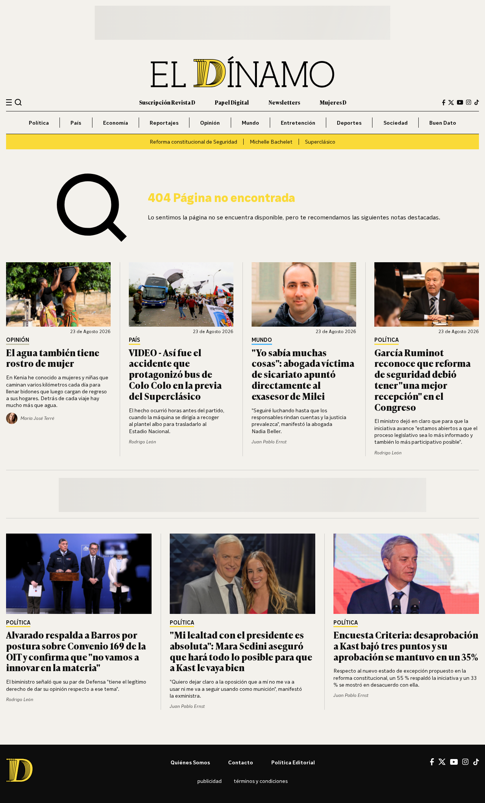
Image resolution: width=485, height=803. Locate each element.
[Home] (242, 72)
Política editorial (293, 762)
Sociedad (395, 122)
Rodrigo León (142, 442)
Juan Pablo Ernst (269, 442)
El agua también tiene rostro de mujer (52, 358)
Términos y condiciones (261, 781)
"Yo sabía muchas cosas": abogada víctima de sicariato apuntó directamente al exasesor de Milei (303, 374)
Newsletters (284, 102)
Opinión (210, 122)
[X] (442, 762)
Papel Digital (232, 102)
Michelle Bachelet (271, 141)
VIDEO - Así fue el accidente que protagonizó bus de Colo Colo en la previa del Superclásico (175, 374)
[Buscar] (18, 102)
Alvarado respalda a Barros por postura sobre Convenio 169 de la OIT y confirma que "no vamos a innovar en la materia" (76, 651)
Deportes (349, 122)
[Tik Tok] (476, 762)
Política (39, 122)
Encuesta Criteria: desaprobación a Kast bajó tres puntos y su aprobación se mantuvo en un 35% (405, 645)
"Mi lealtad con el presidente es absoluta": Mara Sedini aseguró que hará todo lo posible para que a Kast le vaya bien (241, 651)
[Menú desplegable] (9, 102)
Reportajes (164, 122)
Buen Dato (442, 122)
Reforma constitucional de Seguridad (193, 141)
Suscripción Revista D (167, 102)
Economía (115, 122)
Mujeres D (333, 102)
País (75, 122)
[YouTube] (460, 102)
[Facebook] (443, 102)
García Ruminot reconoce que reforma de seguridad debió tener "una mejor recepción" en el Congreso (422, 379)
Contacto (240, 762)
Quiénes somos (190, 762)
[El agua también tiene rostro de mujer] (58, 294)
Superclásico (320, 141)
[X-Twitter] (451, 102)
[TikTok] (476, 102)
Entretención (298, 122)
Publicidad (209, 781)
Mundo (250, 122)
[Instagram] (468, 102)
